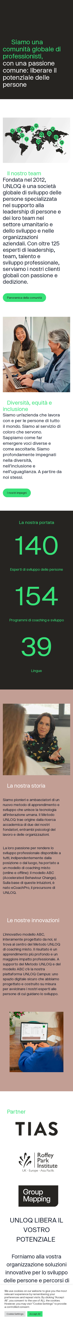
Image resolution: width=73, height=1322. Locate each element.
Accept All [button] (34, 1313)
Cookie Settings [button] (15, 1313)
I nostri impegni (17, 492)
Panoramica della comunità (24, 297)
